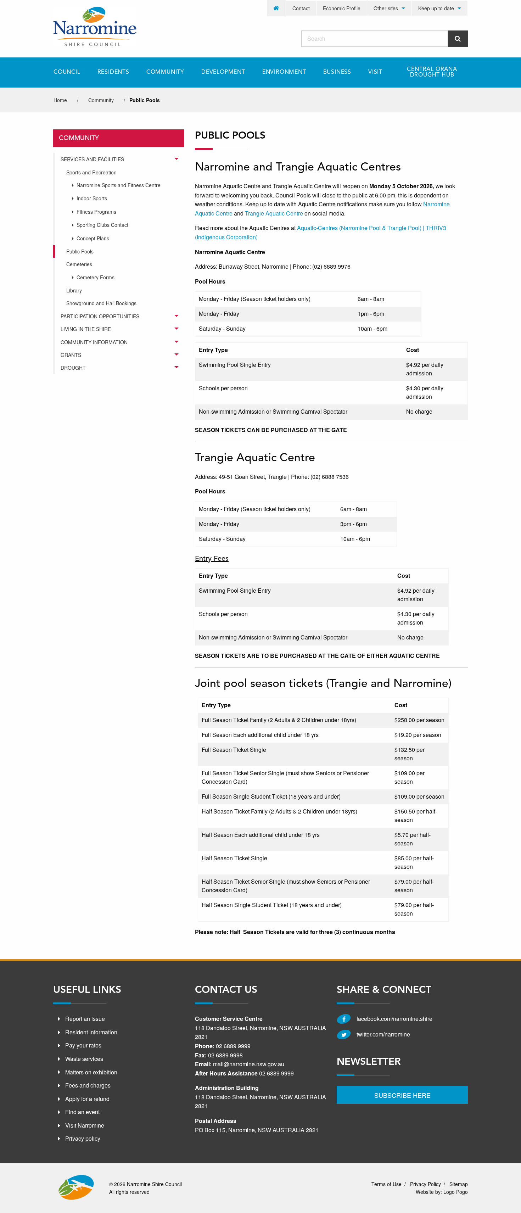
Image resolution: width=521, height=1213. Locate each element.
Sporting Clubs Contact (102, 224)
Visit (375, 72)
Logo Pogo (455, 1191)
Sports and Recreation (91, 172)
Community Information (94, 342)
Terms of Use (386, 1183)
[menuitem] (276, 8)
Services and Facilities (92, 159)
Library (74, 290)
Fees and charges (88, 1085)
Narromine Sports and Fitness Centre (119, 185)
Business (337, 72)
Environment (284, 72)
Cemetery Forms (95, 277)
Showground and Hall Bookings (101, 303)
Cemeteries (79, 264)
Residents (113, 72)
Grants (71, 354)
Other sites (386, 8)
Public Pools (80, 251)
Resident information (91, 1032)
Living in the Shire (86, 328)
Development (223, 72)
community (101, 100)
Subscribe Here (402, 1095)
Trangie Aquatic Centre (274, 213)
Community (165, 72)
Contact (301, 8)
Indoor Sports (92, 198)
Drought (73, 367)
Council (67, 72)
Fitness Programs (96, 211)
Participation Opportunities (100, 316)
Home (60, 100)
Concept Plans (93, 238)
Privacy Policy (425, 1183)
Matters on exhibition (91, 1072)
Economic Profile (341, 8)
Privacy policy (82, 1138)
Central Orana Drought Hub (432, 72)
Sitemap (458, 1183)
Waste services (84, 1059)
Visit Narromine (84, 1125)
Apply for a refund (87, 1099)
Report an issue (85, 1018)
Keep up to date (436, 8)
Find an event (82, 1112)
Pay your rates (83, 1045)
